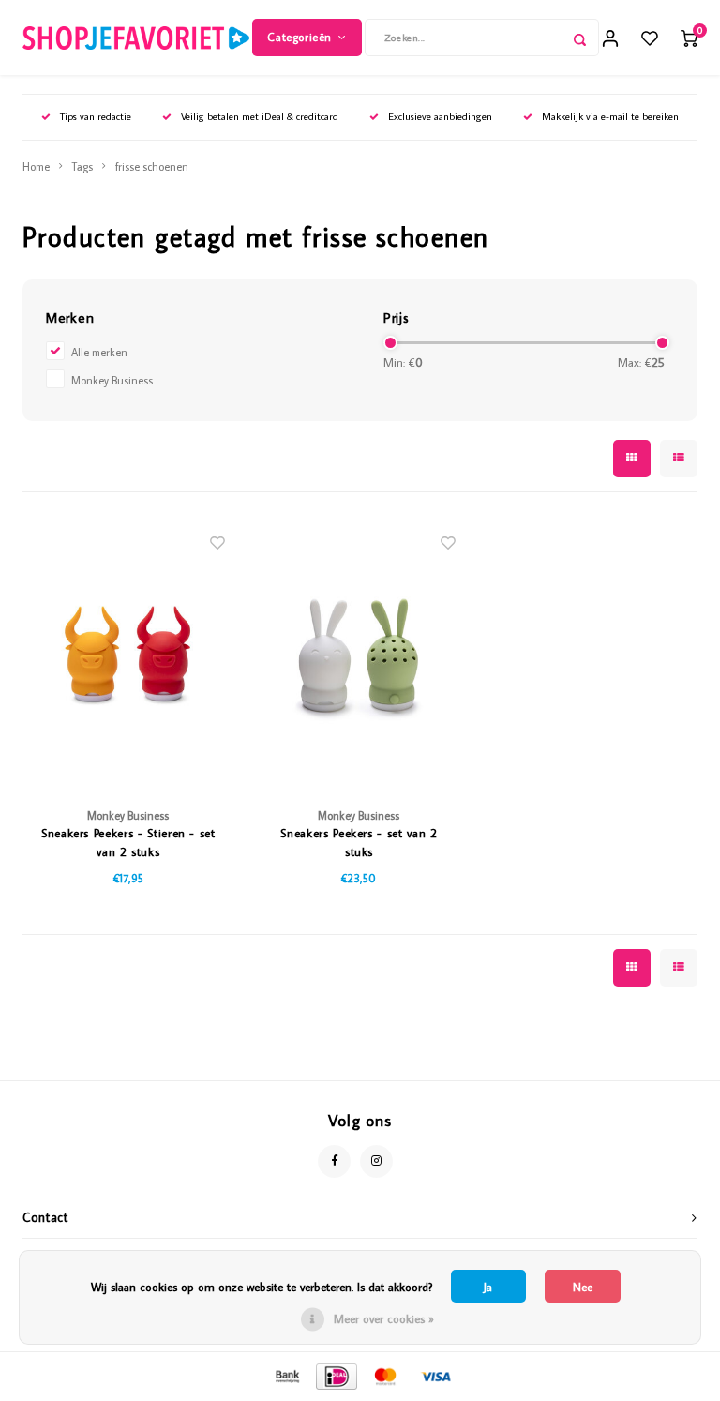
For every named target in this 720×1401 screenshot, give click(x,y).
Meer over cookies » (384, 1318)
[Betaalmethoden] (286, 1374)
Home (36, 166)
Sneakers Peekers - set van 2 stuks (358, 842)
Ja (488, 1286)
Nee (582, 1286)
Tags (82, 166)
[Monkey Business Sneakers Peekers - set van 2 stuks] (359, 655)
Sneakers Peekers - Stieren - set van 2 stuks (128, 842)
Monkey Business (112, 380)
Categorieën (299, 36)
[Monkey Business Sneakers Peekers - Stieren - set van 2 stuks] (128, 655)
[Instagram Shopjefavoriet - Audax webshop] (376, 1161)
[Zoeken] (580, 37)
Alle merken (99, 352)
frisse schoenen (151, 166)
